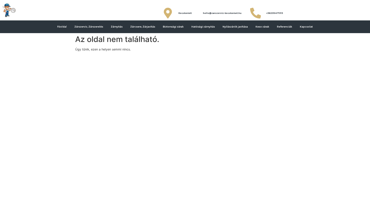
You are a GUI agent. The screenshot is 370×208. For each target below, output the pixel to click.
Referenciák (284, 26)
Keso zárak (262, 26)
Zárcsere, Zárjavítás (142, 26)
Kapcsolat (306, 26)
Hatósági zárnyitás (203, 26)
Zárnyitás (117, 26)
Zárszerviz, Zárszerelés (88, 26)
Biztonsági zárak (173, 26)
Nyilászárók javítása (235, 26)
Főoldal (62, 26)
